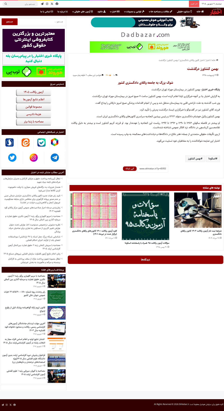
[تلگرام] (42, 4)
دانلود (100, 11)
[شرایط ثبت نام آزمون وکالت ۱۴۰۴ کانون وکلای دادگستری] (198, 210)
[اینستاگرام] (47, 4)
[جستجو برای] (5, 4)
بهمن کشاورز (194, 159)
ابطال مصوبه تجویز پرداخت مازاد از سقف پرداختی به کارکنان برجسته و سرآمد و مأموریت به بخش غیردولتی (34, 260)
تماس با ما (45, 11)
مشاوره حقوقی (183, 11)
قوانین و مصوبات (134, 11)
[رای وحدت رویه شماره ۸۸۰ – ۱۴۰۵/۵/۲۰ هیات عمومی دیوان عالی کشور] (57, 297)
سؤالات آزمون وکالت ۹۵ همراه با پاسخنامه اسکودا (147, 243)
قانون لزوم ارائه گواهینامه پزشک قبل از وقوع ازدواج (25, 309)
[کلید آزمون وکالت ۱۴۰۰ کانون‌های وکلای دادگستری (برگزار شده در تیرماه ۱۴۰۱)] (93, 210)
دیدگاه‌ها (145, 260)
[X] (52, 4)
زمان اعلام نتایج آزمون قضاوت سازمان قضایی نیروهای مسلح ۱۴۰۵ (32, 254)
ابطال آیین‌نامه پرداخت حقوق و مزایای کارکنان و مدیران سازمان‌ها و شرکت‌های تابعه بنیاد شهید (32, 180)
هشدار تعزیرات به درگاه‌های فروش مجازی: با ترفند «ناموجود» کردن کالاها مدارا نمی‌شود (34, 188)
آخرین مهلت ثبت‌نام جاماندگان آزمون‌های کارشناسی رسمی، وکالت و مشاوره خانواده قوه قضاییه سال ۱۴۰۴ (25, 327)
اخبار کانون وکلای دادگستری (192, 60)
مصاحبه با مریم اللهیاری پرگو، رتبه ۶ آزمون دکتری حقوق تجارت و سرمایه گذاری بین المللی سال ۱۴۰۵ (32, 217)
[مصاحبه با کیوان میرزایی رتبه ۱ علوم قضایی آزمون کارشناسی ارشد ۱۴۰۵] (57, 376)
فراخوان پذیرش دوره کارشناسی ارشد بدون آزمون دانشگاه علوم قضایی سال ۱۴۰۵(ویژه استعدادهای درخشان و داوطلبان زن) (23, 358)
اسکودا (212, 159)
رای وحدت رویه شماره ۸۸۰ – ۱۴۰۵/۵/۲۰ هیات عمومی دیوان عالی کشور (24, 293)
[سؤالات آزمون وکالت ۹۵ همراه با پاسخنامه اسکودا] (145, 216)
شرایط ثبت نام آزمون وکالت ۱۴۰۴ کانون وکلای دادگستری (201, 232)
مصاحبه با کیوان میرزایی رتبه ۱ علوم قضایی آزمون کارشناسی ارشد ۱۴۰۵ (26, 372)
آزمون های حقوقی (82, 11)
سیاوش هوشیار (205, 404)
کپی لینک (129, 168)
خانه (199, 11)
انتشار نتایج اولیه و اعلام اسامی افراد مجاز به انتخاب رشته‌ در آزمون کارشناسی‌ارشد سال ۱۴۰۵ (24, 341)
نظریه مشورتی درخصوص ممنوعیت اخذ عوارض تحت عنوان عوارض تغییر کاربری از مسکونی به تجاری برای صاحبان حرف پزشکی (34, 228)
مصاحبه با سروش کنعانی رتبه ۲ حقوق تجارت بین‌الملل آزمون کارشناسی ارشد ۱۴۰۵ (34, 246)
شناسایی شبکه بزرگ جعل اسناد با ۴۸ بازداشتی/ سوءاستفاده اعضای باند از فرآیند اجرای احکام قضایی (34, 238)
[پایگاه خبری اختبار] (215, 11)
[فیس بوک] (56, 4)
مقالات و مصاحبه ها (160, 11)
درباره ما (62, 11)
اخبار (114, 11)
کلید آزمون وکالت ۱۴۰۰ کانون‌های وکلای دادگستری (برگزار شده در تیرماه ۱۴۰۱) (94, 232)
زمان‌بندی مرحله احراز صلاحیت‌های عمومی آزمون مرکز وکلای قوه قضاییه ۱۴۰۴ (32, 209)
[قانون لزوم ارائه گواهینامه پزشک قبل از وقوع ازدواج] (57, 313)
